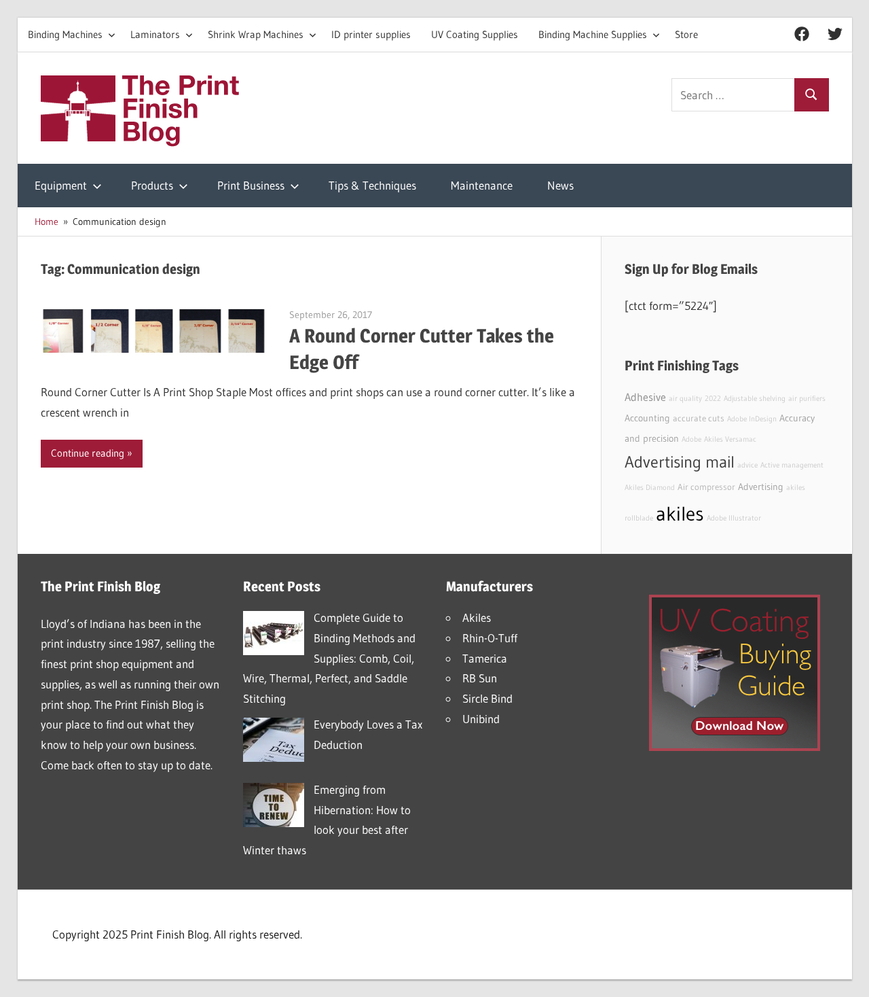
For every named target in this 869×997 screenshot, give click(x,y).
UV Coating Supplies (474, 34)
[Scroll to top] (846, 974)
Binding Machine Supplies (592, 34)
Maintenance (482, 185)
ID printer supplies (371, 34)
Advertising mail (680, 462)
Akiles (476, 617)
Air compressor (706, 487)
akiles (680, 513)
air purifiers (807, 398)
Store (686, 34)
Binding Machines (65, 34)
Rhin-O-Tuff (489, 638)
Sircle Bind (487, 698)
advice (747, 465)
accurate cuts (698, 418)
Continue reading (87, 453)
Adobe (691, 439)
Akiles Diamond (650, 487)
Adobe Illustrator (734, 518)
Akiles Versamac (730, 439)
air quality (685, 398)
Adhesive (645, 397)
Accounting (647, 418)
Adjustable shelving (754, 398)
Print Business (250, 185)
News (560, 185)
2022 (713, 398)
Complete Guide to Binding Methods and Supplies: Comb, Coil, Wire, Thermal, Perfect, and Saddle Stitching (329, 657)
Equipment (61, 185)
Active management (792, 465)
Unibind (481, 719)
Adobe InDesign (752, 419)
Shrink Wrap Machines (255, 34)
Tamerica (484, 658)
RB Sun (479, 678)
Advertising (760, 486)
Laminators (155, 34)
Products (152, 185)
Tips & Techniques (372, 185)
